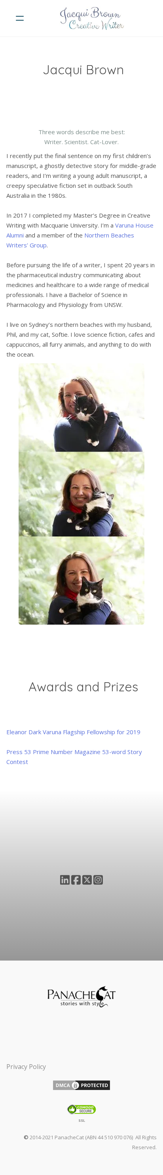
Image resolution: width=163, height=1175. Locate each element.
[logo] (92, 18)
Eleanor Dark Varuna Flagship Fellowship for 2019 (73, 732)
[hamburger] (19, 18)
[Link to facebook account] (76, 879)
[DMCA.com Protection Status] (81, 1084)
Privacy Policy (26, 1066)
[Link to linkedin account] (65, 879)
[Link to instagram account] (98, 879)
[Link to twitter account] (87, 879)
